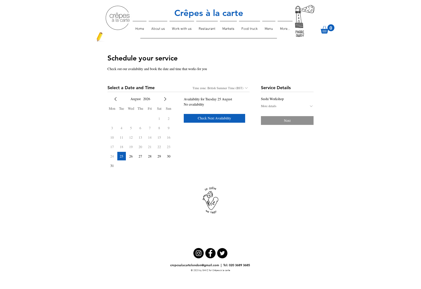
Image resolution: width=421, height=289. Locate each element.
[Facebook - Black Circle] (210, 253)
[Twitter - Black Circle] (222, 253)
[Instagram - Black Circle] (198, 253)
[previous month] (115, 99)
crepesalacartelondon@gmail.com (194, 265)
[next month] (165, 99)
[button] (327, 29)
